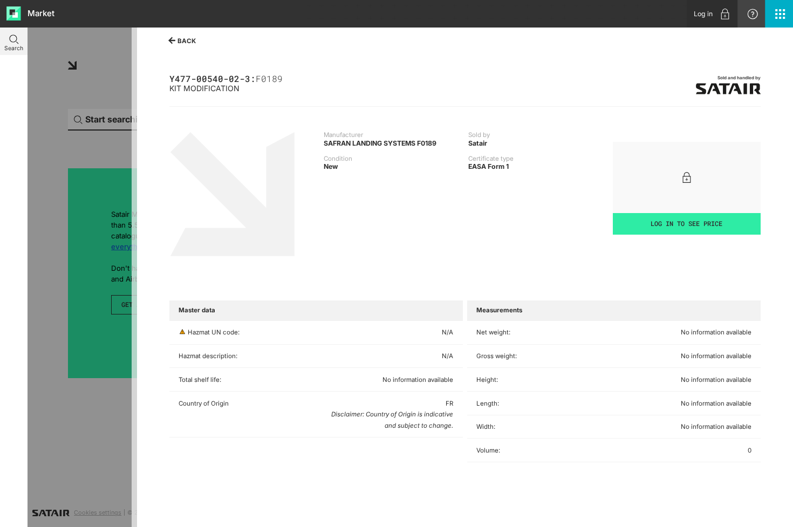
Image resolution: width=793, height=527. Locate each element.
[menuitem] (712, 14)
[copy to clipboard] (287, 78)
